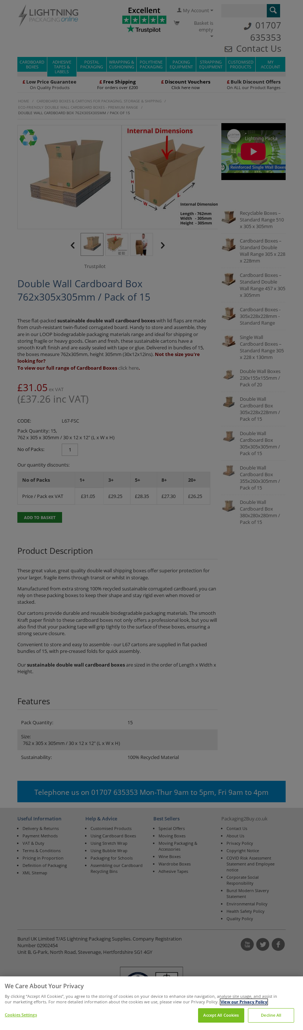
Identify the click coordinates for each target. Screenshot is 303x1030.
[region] (151, 1003)
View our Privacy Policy (244, 1001)
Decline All (271, 1015)
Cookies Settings (21, 1014)
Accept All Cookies (221, 1015)
